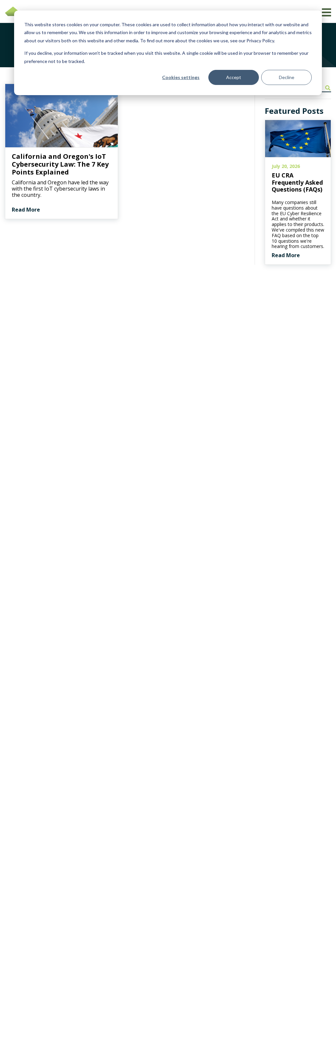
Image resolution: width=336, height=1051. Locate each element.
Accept (233, 77)
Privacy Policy (260, 40)
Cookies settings (181, 77)
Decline (286, 77)
